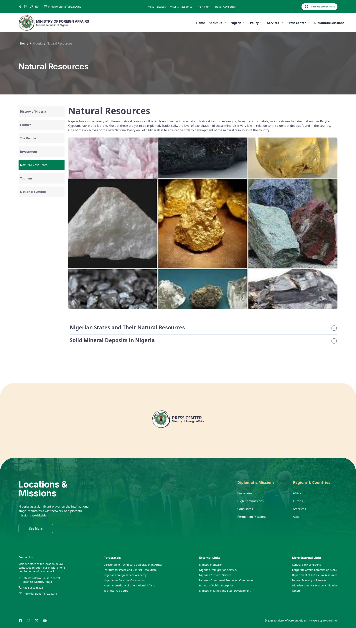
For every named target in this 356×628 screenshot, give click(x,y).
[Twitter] (37, 620)
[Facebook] (20, 620)
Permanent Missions (251, 517)
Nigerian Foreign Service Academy (125, 575)
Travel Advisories (225, 6)
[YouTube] (45, 620)
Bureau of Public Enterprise (216, 585)
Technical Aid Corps (116, 590)
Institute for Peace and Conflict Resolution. (130, 570)
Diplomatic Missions (329, 23)
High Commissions (250, 501)
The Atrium (203, 6)
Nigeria (236, 23)
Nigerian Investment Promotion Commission (226, 580)
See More (35, 528)
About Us (215, 23)
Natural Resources (59, 43)
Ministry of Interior (211, 564)
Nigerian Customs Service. (215, 575)
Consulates (245, 509)
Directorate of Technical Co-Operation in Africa (133, 564)
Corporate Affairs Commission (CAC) (314, 570)
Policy (254, 23)
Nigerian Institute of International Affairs (129, 585)
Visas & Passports (181, 6)
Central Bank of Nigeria (306, 564)
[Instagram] (28, 620)
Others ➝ (298, 590)
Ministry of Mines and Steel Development (224, 590)
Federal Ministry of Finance (309, 580)
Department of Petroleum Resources (314, 575)
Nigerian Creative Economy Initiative (314, 585)
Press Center (296, 23)
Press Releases (156, 6)
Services (273, 23)
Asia (296, 517)
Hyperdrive (330, 620)
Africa (297, 493)
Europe (298, 501)
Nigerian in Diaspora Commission (125, 580)
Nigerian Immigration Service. (218, 570)
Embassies (244, 493)
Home (200, 23)
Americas (299, 509)
